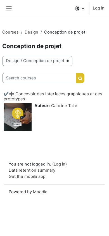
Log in (99, 8)
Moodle (40, 191)
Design (31, 32)
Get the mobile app (27, 176)
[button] (80, 8)
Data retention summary (32, 170)
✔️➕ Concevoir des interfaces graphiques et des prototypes (53, 96)
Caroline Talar (64, 105)
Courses (10, 32)
